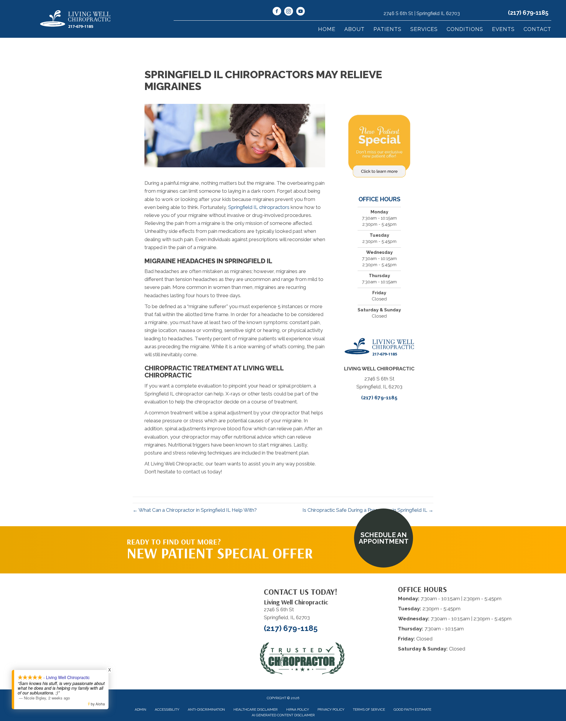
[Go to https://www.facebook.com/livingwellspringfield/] (276, 12)
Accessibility (167, 709)
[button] (383, 538)
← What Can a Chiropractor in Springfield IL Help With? (195, 510)
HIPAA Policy (297, 709)
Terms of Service (369, 709)
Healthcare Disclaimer (255, 709)
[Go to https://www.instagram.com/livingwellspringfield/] (288, 12)
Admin (140, 709)
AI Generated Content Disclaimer (283, 715)
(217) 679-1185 (528, 12)
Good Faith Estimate (412, 709)
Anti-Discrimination (206, 709)
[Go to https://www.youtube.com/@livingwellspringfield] (300, 12)
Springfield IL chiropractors (258, 207)
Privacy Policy (330, 709)
